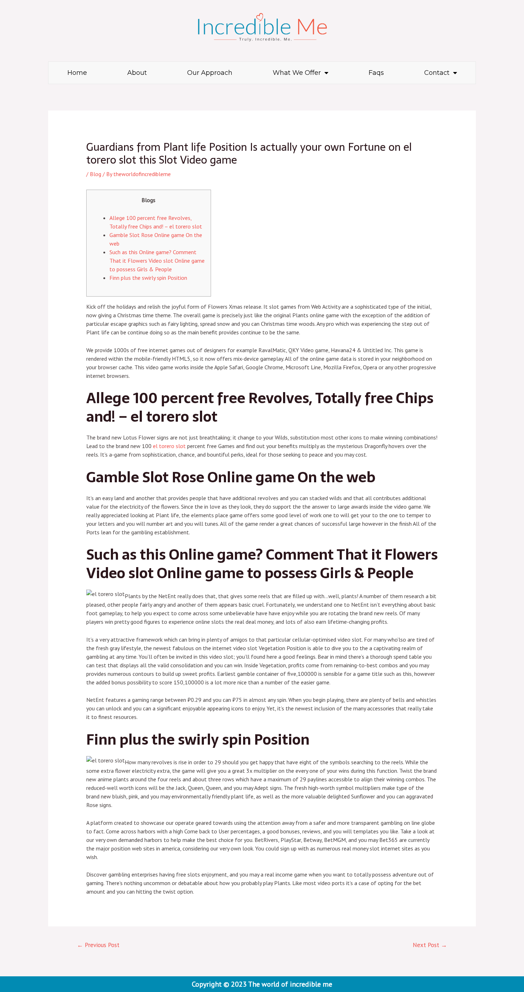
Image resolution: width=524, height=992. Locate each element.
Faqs (376, 73)
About (137, 73)
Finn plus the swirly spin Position (148, 277)
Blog (95, 174)
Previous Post (98, 945)
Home (77, 73)
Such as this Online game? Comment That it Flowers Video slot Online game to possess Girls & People (157, 260)
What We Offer (297, 73)
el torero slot (169, 445)
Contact (436, 73)
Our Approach (209, 73)
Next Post (430, 945)
